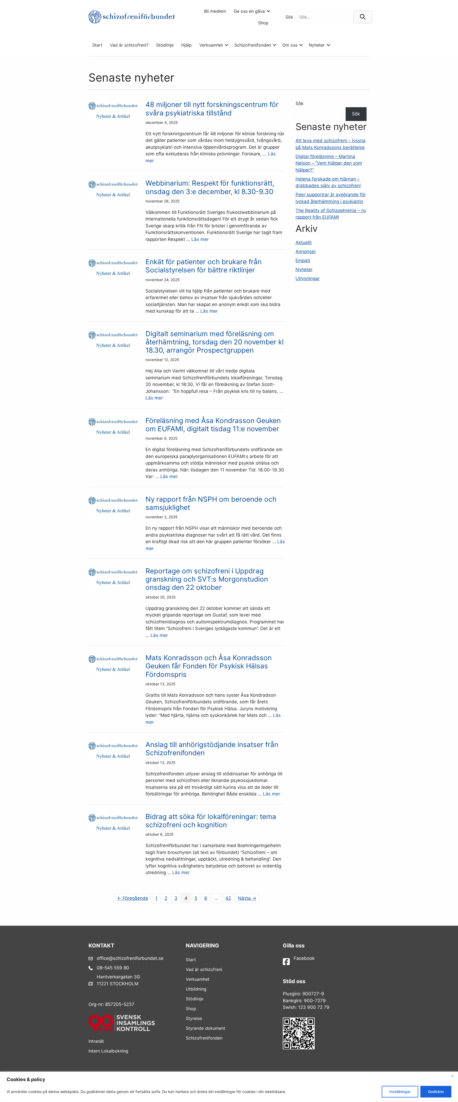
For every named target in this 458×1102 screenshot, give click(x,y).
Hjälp (186, 45)
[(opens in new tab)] (122, 1029)
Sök (289, 17)
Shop (263, 22)
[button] (268, 11)
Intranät (96, 1041)
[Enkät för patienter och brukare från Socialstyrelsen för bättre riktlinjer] (113, 279)
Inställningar (400, 1091)
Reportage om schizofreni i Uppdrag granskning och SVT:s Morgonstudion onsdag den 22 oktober (207, 579)
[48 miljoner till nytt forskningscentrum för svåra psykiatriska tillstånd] (113, 122)
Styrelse (194, 1018)
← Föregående (132, 898)
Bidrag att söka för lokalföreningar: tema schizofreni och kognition (211, 820)
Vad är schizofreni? (129, 45)
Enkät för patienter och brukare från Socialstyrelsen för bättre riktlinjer (204, 266)
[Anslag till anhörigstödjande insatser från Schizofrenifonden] (113, 762)
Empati (303, 260)
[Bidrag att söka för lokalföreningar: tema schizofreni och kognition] (113, 834)
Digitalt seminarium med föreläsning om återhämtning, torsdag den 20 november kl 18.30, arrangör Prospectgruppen (215, 342)
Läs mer (200, 239)
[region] (229, 1087)
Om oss (289, 45)
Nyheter (317, 45)
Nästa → (247, 898)
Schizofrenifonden (252, 45)
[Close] (452, 1076)
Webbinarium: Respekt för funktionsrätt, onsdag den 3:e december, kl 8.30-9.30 (210, 187)
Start (97, 45)
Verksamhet (211, 45)
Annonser (306, 251)
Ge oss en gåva (249, 11)
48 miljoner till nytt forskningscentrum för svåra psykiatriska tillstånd (212, 108)
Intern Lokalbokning (108, 1051)
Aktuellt (304, 242)
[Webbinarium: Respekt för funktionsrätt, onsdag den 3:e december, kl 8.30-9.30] (113, 201)
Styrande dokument (205, 1028)
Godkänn (436, 1091)
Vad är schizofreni (204, 969)
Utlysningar (308, 278)
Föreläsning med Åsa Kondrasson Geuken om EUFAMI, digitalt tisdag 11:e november (213, 424)
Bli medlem (215, 11)
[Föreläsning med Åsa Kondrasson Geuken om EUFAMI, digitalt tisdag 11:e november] (113, 438)
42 (228, 898)
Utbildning (196, 989)
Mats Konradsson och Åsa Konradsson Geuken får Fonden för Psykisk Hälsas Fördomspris (209, 666)
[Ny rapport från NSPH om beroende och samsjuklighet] (113, 517)
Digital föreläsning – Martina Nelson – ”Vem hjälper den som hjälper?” (329, 163)
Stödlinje (165, 45)
